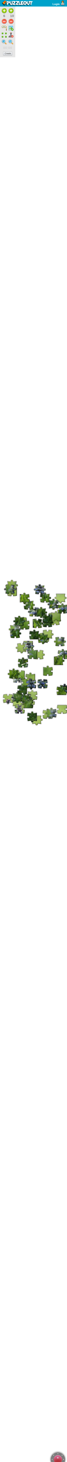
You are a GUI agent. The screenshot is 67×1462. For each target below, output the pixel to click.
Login (56, 4)
